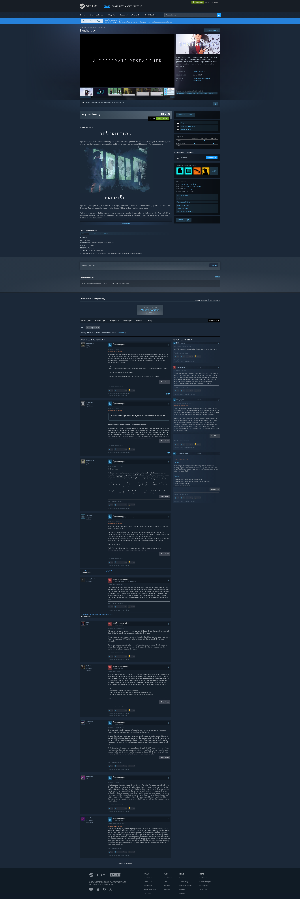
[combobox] (190, 15)
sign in (207, 2)
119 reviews (89, 625)
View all (217, 276)
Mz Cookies (90, 343)
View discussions (182, 208)
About (128, 6)
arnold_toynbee (91, 579)
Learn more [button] (211, 158)
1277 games (89, 346)
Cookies (182, 889)
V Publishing (197, 81)
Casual (183, 184)
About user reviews (201, 300)
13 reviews (89, 581)
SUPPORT (137, 6)
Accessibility (183, 882)
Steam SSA (148, 882)
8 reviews (88, 519)
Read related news (183, 205)
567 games (89, 517)
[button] (83, 15)
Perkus (88, 666)
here (118, 283)
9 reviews (88, 670)
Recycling (167, 889)
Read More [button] (165, 382)
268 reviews (89, 348)
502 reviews (89, 822)
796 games (89, 463)
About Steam (148, 878)
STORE (107, 6)
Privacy (182, 878)
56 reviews (89, 724)
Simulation (193, 184)
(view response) (86, 572)
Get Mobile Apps (205, 882)
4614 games (89, 404)
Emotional (211, 93)
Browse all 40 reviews (125, 864)
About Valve (168, 878)
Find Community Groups (185, 211)
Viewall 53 (214, 171)
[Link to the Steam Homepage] (88, 8)
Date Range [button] (126, 320)
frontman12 (90, 460)
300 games (89, 668)
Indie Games (92, 27)
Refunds (182, 893)
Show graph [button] (213, 320)
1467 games (89, 820)
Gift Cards (147, 893)
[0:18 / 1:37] (127, 60)
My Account (203, 889)
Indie (187, 184)
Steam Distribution (150, 889)
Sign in (84, 102)
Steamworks (148, 885)
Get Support (203, 885)
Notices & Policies (185, 885)
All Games (83, 27)
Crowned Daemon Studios (201, 78)
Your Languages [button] (91, 328)
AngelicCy (89, 776)
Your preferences (214, 300)
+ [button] (216, 93)
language (215, 2)
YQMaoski (89, 402)
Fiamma (89, 515)
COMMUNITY (118, 6)
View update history (183, 202)
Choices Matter (190, 93)
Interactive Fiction (202, 93)
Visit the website (182, 195)
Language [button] (113, 320)
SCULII (88, 818)
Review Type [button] (85, 320)
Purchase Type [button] (100, 320)
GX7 (87, 622)
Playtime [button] (139, 320)
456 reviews (89, 779)
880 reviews (89, 464)
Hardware (167, 885)
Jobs (165, 882)
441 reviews (89, 406)
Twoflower (89, 721)
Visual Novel (180, 93)
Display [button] (149, 320)
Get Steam (203, 878)
